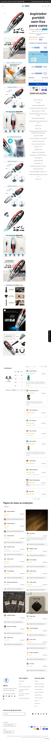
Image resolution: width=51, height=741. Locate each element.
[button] (2, 6)
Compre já (38, 84)
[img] (33, 39)
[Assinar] (24, 713)
